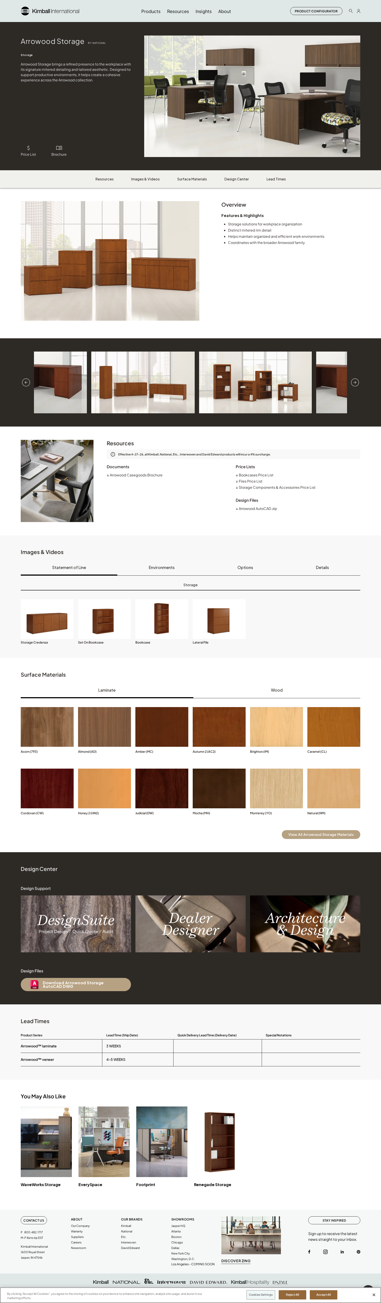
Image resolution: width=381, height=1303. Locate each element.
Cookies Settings (261, 1294)
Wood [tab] (277, 690)
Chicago (177, 1242)
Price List (28, 154)
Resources (104, 179)
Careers (76, 1242)
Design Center (236, 179)
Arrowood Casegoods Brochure (134, 475)
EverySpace (90, 1184)
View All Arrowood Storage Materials (321, 834)
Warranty (77, 1231)
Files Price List (249, 481)
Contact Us (33, 1220)
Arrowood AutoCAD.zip (256, 508)
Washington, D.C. (183, 1259)
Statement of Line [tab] (69, 567)
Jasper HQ (178, 1226)
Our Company (80, 1226)
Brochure (59, 154)
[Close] (374, 1295)
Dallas (175, 1248)
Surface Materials (192, 179)
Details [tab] (322, 567)
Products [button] (151, 11)
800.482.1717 (33, 1232)
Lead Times (276, 179)
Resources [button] (178, 11)
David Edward (130, 1248)
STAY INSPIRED (334, 1220)
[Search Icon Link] (351, 11)
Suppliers (77, 1237)
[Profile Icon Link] (358, 11)
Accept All (323, 1294)
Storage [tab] (190, 584)
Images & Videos (145, 179)
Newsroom (78, 1248)
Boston (176, 1237)
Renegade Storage (212, 1184)
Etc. (124, 1237)
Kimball (126, 1226)
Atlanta (176, 1231)
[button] (47, 619)
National (126, 1231)
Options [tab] (245, 567)
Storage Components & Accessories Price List (276, 487)
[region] (190, 1295)
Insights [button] (204, 11)
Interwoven (128, 1242)
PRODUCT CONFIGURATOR (316, 11)
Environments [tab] (162, 567)
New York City (180, 1253)
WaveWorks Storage (41, 1184)
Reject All (292, 1294)
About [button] (224, 11)
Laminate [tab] (107, 690)
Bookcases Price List (254, 475)
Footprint (145, 1184)
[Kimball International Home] (50, 10)
